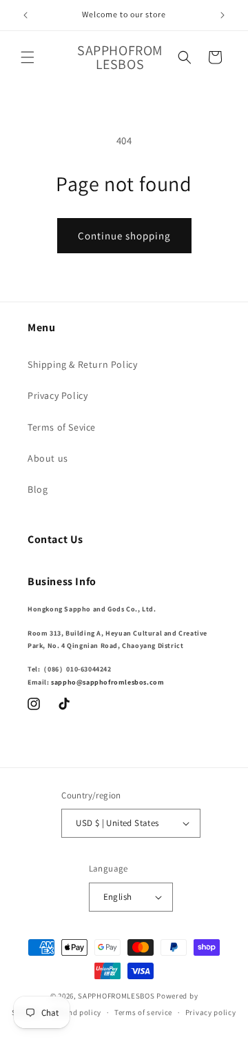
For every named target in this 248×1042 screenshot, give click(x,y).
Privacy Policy (57, 395)
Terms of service (143, 1012)
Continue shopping (124, 235)
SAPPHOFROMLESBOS (116, 996)
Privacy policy (210, 1012)
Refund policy (76, 1012)
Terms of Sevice (62, 427)
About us (48, 458)
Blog (38, 489)
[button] (27, 57)
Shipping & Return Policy (82, 364)
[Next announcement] (222, 15)
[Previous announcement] (25, 15)
